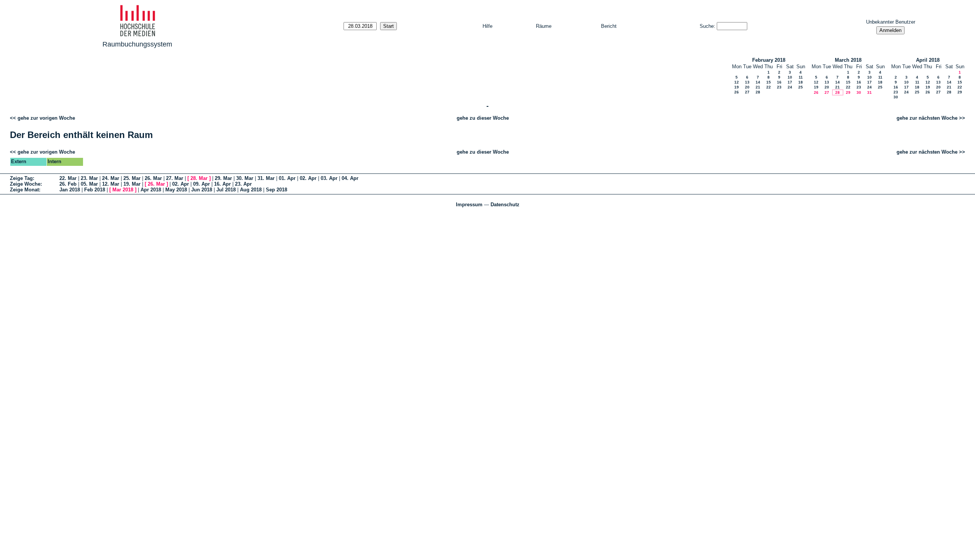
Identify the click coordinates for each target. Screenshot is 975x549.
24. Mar (110, 178)
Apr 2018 (151, 190)
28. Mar (199, 178)
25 (800, 87)
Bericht (609, 26)
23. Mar (89, 178)
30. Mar (244, 178)
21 (758, 87)
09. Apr (201, 184)
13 (747, 82)
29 (848, 92)
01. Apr (287, 178)
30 (859, 92)
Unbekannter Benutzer (890, 22)
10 (790, 77)
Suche (707, 26)
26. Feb (68, 184)
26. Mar (153, 178)
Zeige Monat (24, 190)
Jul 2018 (226, 190)
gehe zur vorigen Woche (46, 118)
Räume (543, 26)
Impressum (469, 204)
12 (736, 82)
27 (747, 92)
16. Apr (222, 184)
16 (779, 82)
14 (758, 82)
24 (790, 87)
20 (747, 87)
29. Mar (223, 178)
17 (790, 82)
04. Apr (350, 178)
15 (768, 82)
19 (736, 87)
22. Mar (68, 178)
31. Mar (266, 178)
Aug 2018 (251, 190)
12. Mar (110, 184)
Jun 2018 (201, 190)
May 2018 (176, 190)
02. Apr (308, 178)
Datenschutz (505, 204)
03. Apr (329, 178)
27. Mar (174, 178)
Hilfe (487, 26)
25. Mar (132, 178)
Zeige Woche (25, 184)
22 (768, 87)
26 (736, 92)
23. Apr (243, 184)
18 (800, 82)
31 (869, 92)
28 (758, 92)
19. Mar (132, 184)
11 (801, 77)
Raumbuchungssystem (137, 44)
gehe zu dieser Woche (483, 118)
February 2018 (768, 60)
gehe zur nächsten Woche (927, 118)
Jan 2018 (69, 190)
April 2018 (928, 60)
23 (779, 87)
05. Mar (89, 184)
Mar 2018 (122, 190)
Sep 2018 (276, 190)
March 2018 (848, 60)
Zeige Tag (21, 178)
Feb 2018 (94, 190)
